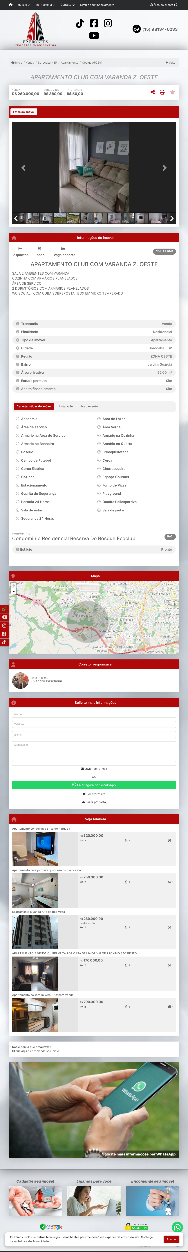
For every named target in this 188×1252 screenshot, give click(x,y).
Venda (30, 62)
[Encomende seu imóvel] (152, 1201)
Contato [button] (66, 4)
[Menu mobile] (10, 5)
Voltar (172, 62)
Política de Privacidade (33, 1241)
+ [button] (13, 585)
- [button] (13, 591)
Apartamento (69, 62)
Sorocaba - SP (47, 62)
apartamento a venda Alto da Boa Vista (38, 911)
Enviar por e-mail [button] (95, 768)
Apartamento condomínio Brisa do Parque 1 (41, 828)
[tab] (23, 111)
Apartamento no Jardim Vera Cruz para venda (43, 995)
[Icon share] (80, 23)
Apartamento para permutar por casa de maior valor (47, 870)
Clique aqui (19, 1051)
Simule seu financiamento (97, 5)
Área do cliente (163, 5)
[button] (24, 168)
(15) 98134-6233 (160, 29)
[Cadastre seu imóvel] (35, 1201)
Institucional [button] (44, 4)
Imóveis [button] (22, 4)
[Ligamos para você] (94, 1201)
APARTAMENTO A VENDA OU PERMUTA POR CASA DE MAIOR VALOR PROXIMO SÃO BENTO (74, 953)
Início (18, 62)
